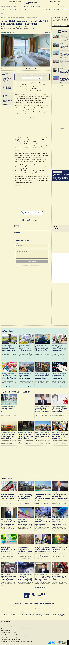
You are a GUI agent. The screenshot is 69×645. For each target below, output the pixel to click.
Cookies (36, 603)
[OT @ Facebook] (31, 608)
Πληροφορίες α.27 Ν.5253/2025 (47, 603)
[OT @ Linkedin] (37, 608)
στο (28, 219)
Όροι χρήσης (25, 603)
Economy (38, 6)
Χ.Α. (2, 13)
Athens (17, 226)
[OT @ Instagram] (35, 608)
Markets (26, 6)
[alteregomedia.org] (51, 643)
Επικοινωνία (18, 603)
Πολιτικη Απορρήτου (35, 265)
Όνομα (17, 243)
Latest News (6, 478)
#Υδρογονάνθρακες (14, 9)
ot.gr (2, 17)
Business (32, 6)
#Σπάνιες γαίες (4, 9)
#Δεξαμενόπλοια (33, 9)
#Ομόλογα (50, 9)
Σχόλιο (17, 249)
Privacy (31, 603)
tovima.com (22, 186)
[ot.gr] (30, 3)
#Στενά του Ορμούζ (42, 9)
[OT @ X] (33, 608)
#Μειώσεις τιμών (23, 9)
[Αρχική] (26, 595)
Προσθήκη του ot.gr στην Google (33, 78)
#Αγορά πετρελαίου (59, 9)
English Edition (6, 17)
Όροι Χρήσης (25, 265)
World (43, 6)
